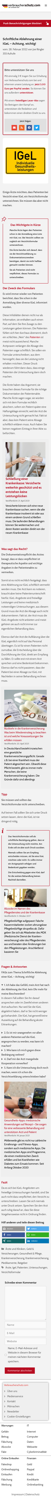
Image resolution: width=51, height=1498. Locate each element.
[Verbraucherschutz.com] (21, 5)
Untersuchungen (38, 1267)
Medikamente (9, 1262)
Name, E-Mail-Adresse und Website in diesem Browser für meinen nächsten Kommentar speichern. (24, 1355)
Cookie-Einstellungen (19, 1416)
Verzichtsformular (11, 1272)
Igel (14, 1267)
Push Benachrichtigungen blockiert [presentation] (22, 23)
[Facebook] (29, 127)
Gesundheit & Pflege (30, 1253)
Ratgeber (22, 1262)
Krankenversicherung (12, 1258)
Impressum (18, 1494)
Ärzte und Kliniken (15, 1249)
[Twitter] (36, 127)
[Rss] (21, 127)
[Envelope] (14, 127)
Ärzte (8, 1267)
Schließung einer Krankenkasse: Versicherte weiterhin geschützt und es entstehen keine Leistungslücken (24, 487)
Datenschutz (33, 1494)
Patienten (35, 337)
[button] (13, 1228)
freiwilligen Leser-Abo (27, 100)
